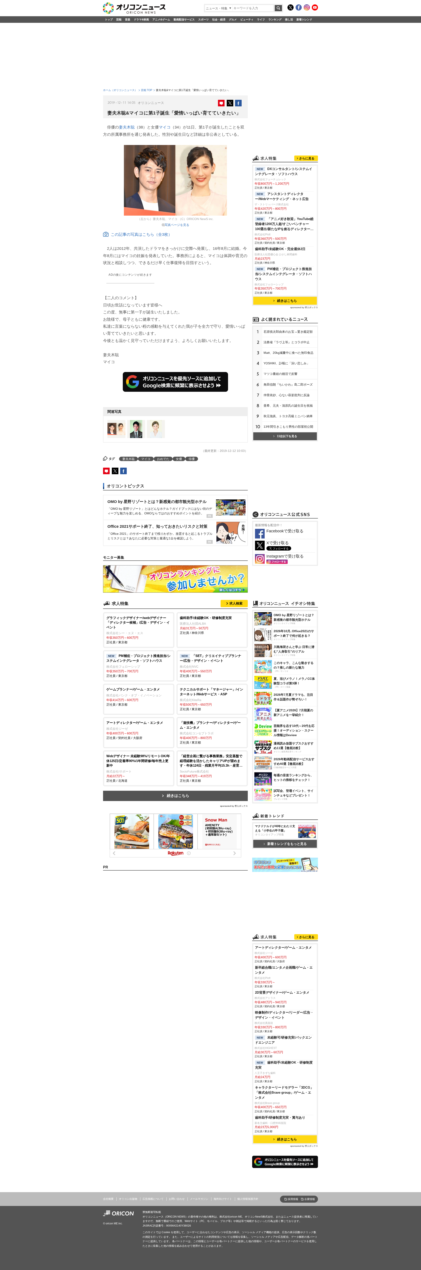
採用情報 (293, 1199)
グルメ (233, 19)
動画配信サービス (184, 19)
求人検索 (236, 603)
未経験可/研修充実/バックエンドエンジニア (283, 1040)
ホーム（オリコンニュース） (120, 90)
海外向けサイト (223, 1198)
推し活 (289, 19)
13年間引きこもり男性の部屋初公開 (288, 426)
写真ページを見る (177, 225)
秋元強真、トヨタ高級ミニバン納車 (288, 416)
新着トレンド (304, 19)
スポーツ (203, 19)
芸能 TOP (146, 90)
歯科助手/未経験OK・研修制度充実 (284, 1065)
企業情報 (309, 1199)
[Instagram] (307, 7)
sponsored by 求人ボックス (234, 806)
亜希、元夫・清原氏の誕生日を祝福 (288, 405)
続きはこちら (178, 796)
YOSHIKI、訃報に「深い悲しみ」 (287, 363)
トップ (109, 19)
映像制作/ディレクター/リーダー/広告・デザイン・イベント (284, 1015)
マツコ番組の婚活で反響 (280, 374)
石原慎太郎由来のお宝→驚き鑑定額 (288, 331)
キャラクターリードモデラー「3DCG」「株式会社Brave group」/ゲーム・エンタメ (284, 1092)
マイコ (165, 127)
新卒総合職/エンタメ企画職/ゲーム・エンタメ (284, 970)
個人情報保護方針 (247, 1198)
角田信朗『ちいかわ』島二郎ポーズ (288, 384)
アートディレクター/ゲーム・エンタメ (283, 947)
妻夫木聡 (127, 127)
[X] (290, 7)
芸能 (118, 19)
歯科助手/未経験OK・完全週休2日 (280, 249)
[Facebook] (299, 7)
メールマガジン (199, 1198)
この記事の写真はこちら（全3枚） (141, 234)
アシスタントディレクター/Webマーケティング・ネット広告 (282, 196)
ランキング (275, 19)
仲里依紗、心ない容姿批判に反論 (287, 395)
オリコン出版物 (128, 1198)
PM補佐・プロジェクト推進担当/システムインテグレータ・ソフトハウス (283, 274)
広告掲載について (153, 1198)
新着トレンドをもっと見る (287, 844)
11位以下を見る (287, 436)
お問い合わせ (177, 1198)
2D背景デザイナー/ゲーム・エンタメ (282, 992)
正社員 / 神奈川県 (206, 625)
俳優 (192, 459)
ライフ (261, 19)
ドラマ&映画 (141, 19)
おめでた (163, 459)
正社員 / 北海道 (138, 768)
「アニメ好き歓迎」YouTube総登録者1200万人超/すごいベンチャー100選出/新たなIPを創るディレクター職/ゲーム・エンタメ (284, 224)
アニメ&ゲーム (161, 19)
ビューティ (246, 19)
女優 (179, 459)
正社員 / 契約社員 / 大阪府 (134, 730)
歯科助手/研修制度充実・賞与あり (280, 1117)
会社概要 (108, 1198)
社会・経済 (218, 19)
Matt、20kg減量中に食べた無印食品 (288, 352)
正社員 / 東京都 (138, 630)
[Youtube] (315, 7)
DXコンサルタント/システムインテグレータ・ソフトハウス (283, 171)
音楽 (127, 19)
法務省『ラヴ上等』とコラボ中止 (287, 342)
